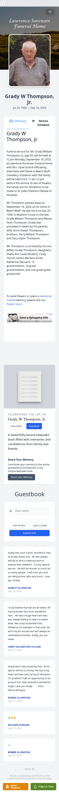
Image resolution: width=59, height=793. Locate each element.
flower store (14, 304)
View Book (16, 426)
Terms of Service (38, 778)
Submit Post (29, 533)
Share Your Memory (21, 477)
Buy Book (34, 426)
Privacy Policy (20, 778)
